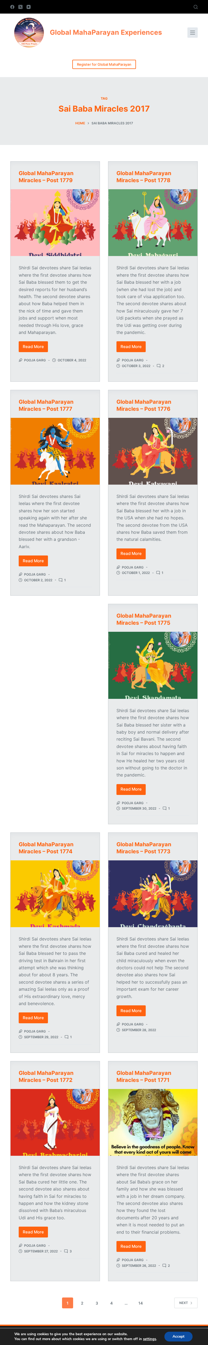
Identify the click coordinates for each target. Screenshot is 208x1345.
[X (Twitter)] (20, 7)
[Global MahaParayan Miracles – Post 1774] (55, 893)
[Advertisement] (55, 640)
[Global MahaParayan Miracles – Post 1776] (152, 451)
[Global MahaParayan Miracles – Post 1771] (152, 1122)
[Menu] (192, 32)
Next (183, 1303)
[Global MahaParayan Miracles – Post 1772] (55, 1122)
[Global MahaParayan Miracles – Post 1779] (55, 222)
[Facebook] (12, 7)
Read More (35, 348)
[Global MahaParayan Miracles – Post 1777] (55, 451)
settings (149, 1339)
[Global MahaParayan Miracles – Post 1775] (152, 665)
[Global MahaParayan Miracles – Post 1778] (152, 222)
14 (140, 1303)
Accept (178, 1336)
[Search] (196, 7)
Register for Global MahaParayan (104, 64)
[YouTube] (29, 7)
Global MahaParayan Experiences (106, 32)
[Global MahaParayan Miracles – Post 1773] (152, 893)
